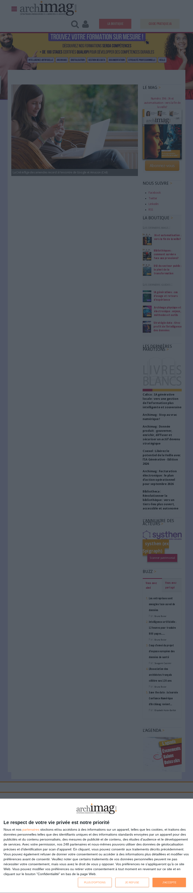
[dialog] (96, 846)
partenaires (30, 829)
